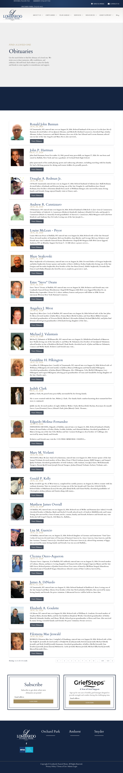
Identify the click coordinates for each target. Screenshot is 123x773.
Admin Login (72, 766)
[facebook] (26, 743)
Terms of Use (62, 766)
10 (93, 661)
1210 (108, 661)
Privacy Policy (51, 766)
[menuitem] (38, 15)
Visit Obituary (36, 141)
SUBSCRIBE (33, 701)
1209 (102, 661)
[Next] (112, 661)
